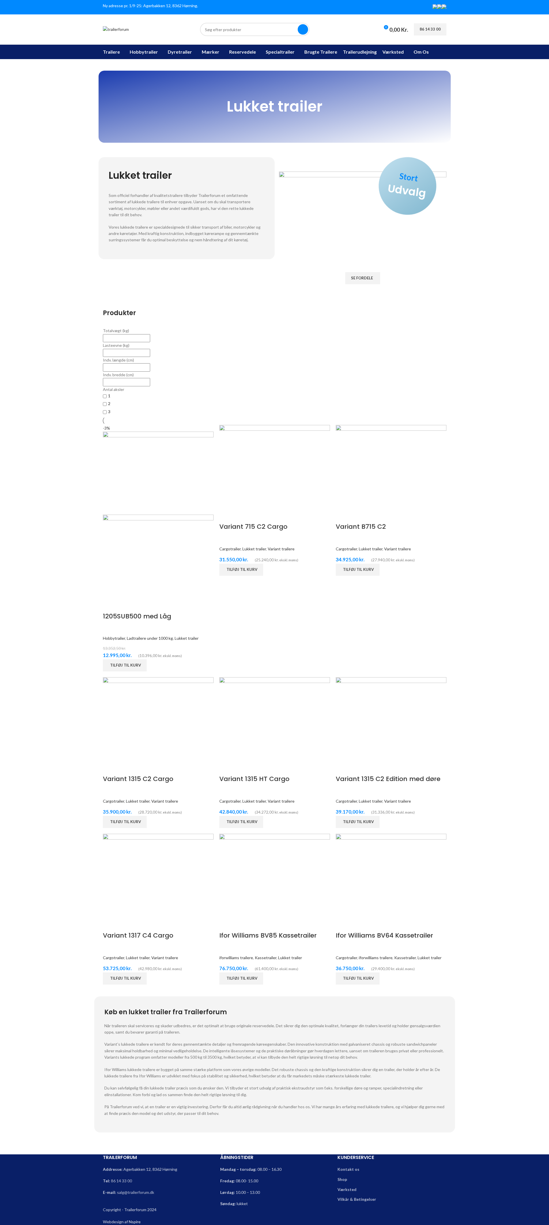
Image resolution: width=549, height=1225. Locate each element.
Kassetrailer (265, 957)
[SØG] (303, 29)
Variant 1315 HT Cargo (254, 778)
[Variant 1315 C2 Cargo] (158, 718)
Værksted (346, 1189)
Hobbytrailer (114, 638)
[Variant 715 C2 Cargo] (274, 466)
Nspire (135, 1221)
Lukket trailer (187, 638)
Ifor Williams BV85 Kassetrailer (268, 935)
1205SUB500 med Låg (137, 616)
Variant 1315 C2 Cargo (138, 778)
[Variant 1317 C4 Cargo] (158, 874)
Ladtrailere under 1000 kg (150, 638)
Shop (342, 1179)
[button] (125, 665)
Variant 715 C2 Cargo (253, 526)
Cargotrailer (230, 548)
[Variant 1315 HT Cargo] (274, 718)
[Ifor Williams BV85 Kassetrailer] (274, 874)
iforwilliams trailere (236, 957)
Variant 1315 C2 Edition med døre (388, 778)
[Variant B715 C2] (391, 466)
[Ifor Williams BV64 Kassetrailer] (391, 874)
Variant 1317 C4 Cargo (138, 935)
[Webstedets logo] (116, 29)
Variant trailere (281, 548)
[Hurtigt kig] (110, 605)
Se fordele (362, 278)
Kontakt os (348, 1169)
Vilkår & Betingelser (356, 1199)
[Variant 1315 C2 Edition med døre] (391, 718)
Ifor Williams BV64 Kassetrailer (384, 935)
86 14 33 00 (121, 1180)
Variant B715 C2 (361, 526)
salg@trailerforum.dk (135, 1192)
